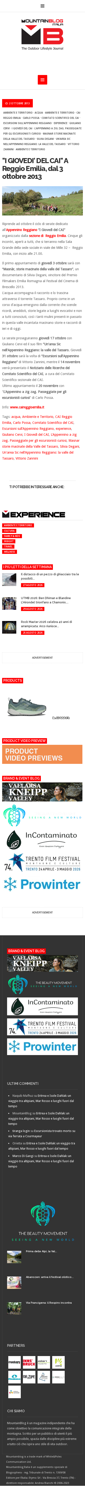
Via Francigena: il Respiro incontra (49, 1302)
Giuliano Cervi (12, 434)
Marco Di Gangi (23, 1156)
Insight (8, 541)
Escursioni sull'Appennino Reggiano (27, 123)
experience (60, 123)
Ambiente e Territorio (18, 112)
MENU (42, 6)
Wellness (9, 551)
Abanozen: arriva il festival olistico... (50, 1277)
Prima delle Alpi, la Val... (41, 1251)
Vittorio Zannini (27, 458)
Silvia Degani (45, 138)
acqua (39, 112)
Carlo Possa (31, 118)
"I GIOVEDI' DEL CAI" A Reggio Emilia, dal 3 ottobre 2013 (35, 168)
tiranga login (21, 1131)
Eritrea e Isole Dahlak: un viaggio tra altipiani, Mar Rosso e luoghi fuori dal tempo (41, 1101)
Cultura (9, 530)
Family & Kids (12, 536)
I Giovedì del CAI (22, 128)
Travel (8, 546)
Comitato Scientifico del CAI (60, 118)
